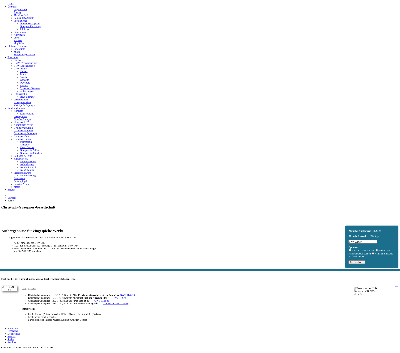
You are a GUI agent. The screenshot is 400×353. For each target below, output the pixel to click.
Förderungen (20, 32)
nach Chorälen (27, 170)
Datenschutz (14, 333)
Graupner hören (21, 136)
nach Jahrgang (27, 164)
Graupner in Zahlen (29, 150)
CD (396, 285)
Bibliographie (20, 94)
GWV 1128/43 (101, 300)
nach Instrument (28, 167)
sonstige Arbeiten (22, 102)
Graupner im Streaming (25, 133)
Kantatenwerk (21, 158)
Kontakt (18, 40)
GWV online (20, 68)
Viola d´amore (27, 147)
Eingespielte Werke (23, 122)
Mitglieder (19, 43)
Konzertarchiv (27, 113)
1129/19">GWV (115, 303)
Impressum (13, 328)
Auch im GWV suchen (363, 250)
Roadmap (12, 342)
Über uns (12, 6)
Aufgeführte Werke (23, 125)
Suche (11, 339)
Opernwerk (19, 178)
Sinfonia (24, 85)
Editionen (25, 29)
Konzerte (18, 110)
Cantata (24, 71)
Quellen (18, 60)
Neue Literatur (27, 96)
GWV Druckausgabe (24, 65)
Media (17, 186)
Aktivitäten (19, 34)
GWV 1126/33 (127, 295)
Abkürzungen (27, 91)
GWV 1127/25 (119, 298)
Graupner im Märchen (31, 153)
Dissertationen (21, 99)
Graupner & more (22, 139)
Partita (23, 74)
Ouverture (25, 82)
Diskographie (20, 116)
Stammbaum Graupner (26, 143)
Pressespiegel (20, 181)
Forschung (13, 57)
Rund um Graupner (17, 108)
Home (11, 4)
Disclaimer (13, 331)
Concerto (24, 80)
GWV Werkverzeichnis (25, 63)
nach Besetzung (28, 161)
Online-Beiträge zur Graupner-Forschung (30, 25)
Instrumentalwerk (22, 172)
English (11, 189)
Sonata (23, 77)
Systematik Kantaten (30, 88)
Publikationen (20, 20)
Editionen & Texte (23, 156)
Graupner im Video (23, 130)
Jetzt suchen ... (357, 262)
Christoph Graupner (17, 46)
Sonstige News (21, 184)
